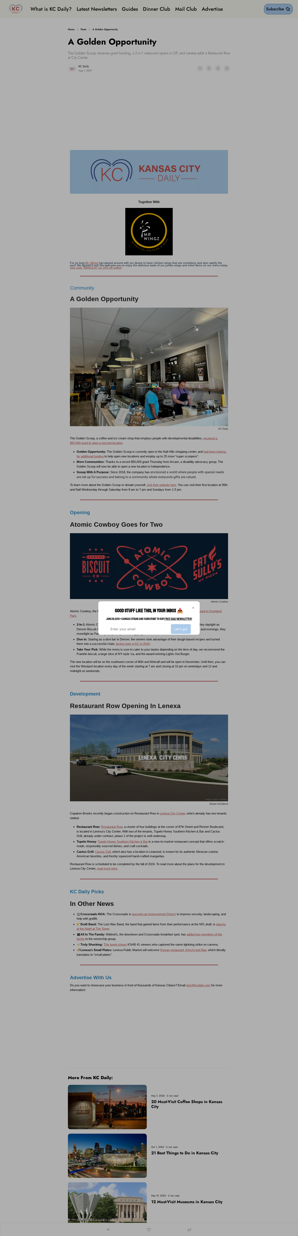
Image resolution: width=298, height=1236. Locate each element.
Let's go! (181, 629)
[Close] (193, 607)
